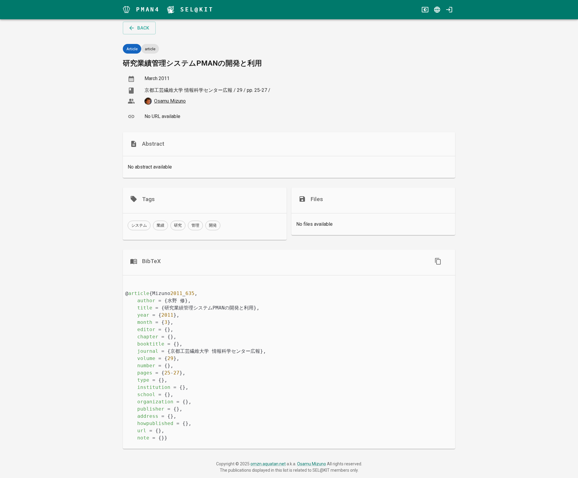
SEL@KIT (197, 9)
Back (143, 28)
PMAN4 (148, 9)
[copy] (438, 261)
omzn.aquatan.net (268, 463)
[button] (139, 225)
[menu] (126, 9)
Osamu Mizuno (311, 463)
